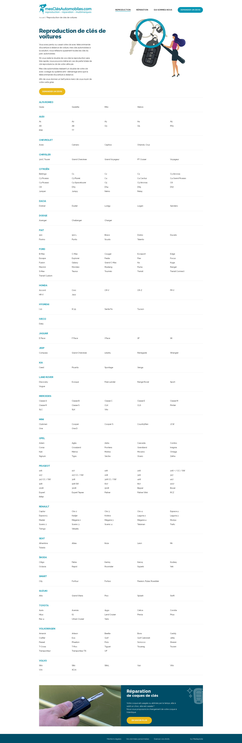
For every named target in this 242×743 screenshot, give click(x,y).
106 (40, 471)
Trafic (172, 524)
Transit (140, 271)
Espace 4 (174, 511)
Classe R (43, 405)
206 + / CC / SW (177, 471)
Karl (40, 452)
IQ (73, 614)
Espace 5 (43, 516)
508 (40, 484)
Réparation (142, 10)
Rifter (41, 497)
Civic (74, 290)
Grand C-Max (110, 262)
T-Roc (74, 646)
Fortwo (108, 581)
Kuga (172, 262)
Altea (74, 543)
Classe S (75, 405)
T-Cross (42, 646)
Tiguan (108, 646)
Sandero (174, 206)
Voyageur (174, 159)
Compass (43, 353)
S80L (107, 665)
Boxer (172, 488)
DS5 (139, 187)
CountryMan (142, 424)
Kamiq (107, 562)
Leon (139, 543)
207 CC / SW (78, 475)
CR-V (107, 290)
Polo (107, 642)
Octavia (42, 566)
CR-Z (139, 290)
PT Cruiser (141, 159)
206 (139, 471)
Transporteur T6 (79, 651)
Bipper (140, 488)
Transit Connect (177, 271)
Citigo (41, 562)
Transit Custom (45, 276)
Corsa (41, 447)
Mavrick (42, 267)
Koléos (108, 516)
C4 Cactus (142, 178)
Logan (140, 206)
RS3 (172, 126)
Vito (106, 409)
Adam (41, 443)
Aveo (41, 145)
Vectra (107, 456)
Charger (108, 220)
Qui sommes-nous (163, 10)
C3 (138, 174)
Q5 (138, 126)
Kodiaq (173, 562)
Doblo (140, 235)
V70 (40, 670)
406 (139, 479)
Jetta (172, 638)
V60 (172, 665)
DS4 (106, 187)
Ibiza (107, 543)
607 (106, 484)
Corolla (173, 610)
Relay (139, 191)
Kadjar (75, 516)
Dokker (42, 206)
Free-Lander (110, 382)
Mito (106, 107)
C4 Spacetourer (79, 182)
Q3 (106, 126)
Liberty (108, 353)
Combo (173, 443)
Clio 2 (74, 511)
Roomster (109, 566)
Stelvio (140, 107)
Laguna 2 (141, 516)
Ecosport (141, 254)
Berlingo (43, 174)
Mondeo (75, 267)
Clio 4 (140, 511)
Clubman (43, 424)
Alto (41, 596)
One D (75, 428)
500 (40, 235)
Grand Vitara (77, 596)
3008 (74, 488)
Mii (171, 543)
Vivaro (140, 456)
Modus (173, 520)
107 (73, 471)
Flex (139, 258)
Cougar (108, 254)
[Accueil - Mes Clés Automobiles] (65, 9)
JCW (172, 424)
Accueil (42, 18)
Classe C (108, 401)
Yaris (107, 619)
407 (171, 479)
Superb (140, 566)
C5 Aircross (142, 182)
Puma (139, 267)
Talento (140, 239)
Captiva (108, 145)
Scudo (108, 239)
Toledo (42, 548)
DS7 (172, 187)
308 (73, 479)
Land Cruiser (110, 614)
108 (106, 471)
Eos (73, 638)
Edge (172, 254)
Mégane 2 (76, 520)
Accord (42, 290)
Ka (138, 262)
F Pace (75, 338)
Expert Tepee (78, 492)
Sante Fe (108, 309)
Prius (172, 614)
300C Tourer (44, 159)
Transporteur (45, 651)
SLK (73, 409)
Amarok (42, 633)
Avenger (43, 220)
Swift (172, 596)
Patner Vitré (142, 492)
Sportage (109, 367)
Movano (141, 452)
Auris (41, 610)
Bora (139, 633)
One (41, 428)
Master (42, 520)
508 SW (75, 484)
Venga (140, 367)
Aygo (107, 610)
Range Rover (143, 382)
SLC (41, 409)
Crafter (42, 638)
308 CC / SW (110, 479)
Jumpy (75, 191)
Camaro (75, 145)
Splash (140, 596)
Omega (173, 452)
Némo (107, 191)
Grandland (142, 447)
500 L (74, 235)
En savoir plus (139, 720)
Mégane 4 (141, 520)
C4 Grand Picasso (178, 178)
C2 (106, 174)
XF (138, 338)
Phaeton (75, 642)
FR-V (172, 290)
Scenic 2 (43, 524)
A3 (106, 121)
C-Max (75, 254)
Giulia (41, 107)
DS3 (73, 187)
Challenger (77, 220)
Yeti (171, 566)
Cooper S (109, 424)
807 (139, 484)
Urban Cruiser (78, 619)
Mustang (108, 267)
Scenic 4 (108, 524)
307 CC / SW (45, 479)
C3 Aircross (175, 174)
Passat (42, 642)
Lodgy (107, 206)
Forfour (75, 581)
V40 (139, 665)
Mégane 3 (109, 520)
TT (73, 130)
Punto (74, 239)
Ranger (173, 267)
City (40, 581)
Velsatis (75, 529)
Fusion (42, 262)
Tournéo (108, 271)
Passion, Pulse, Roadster (148, 581)
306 (139, 475)
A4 (138, 121)
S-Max (42, 271)
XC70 (74, 670)
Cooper (75, 424)
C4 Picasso (44, 182)
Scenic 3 (75, 524)
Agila (74, 443)
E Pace (42, 338)
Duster (75, 206)
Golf (106, 638)
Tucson (140, 309)
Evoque (75, 382)
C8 (40, 187)
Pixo (106, 596)
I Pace (107, 338)
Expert (42, 492)
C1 (73, 174)
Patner (107, 492)
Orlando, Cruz (143, 145)
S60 (41, 665)
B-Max (42, 254)
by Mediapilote (196, 739)
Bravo (107, 235)
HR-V (41, 294)
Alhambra (43, 543)
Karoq (140, 562)
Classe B (76, 401)
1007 (172, 484)
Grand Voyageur (112, 159)
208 (106, 475)
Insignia (173, 447)
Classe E (141, 401)
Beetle (107, 633)
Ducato (173, 235)
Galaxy (75, 262)
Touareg (141, 646)
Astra (107, 443)
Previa (140, 614)
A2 (73, 121)
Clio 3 (107, 511)
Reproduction (123, 10)
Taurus (75, 271)
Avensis (75, 610)
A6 (40, 126)
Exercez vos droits (161, 739)
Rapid (74, 566)
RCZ (172, 492)
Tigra (74, 456)
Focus (173, 258)
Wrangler (174, 353)
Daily (41, 324)
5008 (107, 488)
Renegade (142, 353)
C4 (106, 178)
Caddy (173, 633)
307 (171, 475)
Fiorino (42, 239)
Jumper (42, 191)
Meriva (75, 452)
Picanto (75, 367)
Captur (42, 511)
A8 (73, 126)
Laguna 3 (174, 516)
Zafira (172, 456)
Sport (172, 382)
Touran (173, 646)
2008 (41, 488)
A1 (40, 121)
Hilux (41, 614)
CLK (106, 405)
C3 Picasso (44, 178)
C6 (171, 182)
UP (106, 651)
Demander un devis (190, 10)
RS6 (41, 130)
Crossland (76, 447)
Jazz (74, 294)
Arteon (75, 633)
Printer (173, 405)
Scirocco (141, 642)
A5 (171, 121)
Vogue (42, 386)
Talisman (141, 524)
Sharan (173, 642)
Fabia (74, 562)
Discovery (43, 382)
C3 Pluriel (76, 178)
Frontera (108, 447)
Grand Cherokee (79, 159)
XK (171, 338)
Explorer (75, 258)
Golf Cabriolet (143, 638)
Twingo (42, 529)
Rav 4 (41, 619)
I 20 (40, 309)
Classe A (43, 401)
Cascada (141, 443)
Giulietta (75, 107)
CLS (139, 405)
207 (40, 475)
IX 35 (74, 309)
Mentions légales (114, 739)
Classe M (174, 401)
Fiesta (107, 258)
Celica (140, 610)
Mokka (108, 452)
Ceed (41, 367)
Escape (42, 258)
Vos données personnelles (137, 739)
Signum (42, 456)
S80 (73, 665)
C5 (106, 182)
